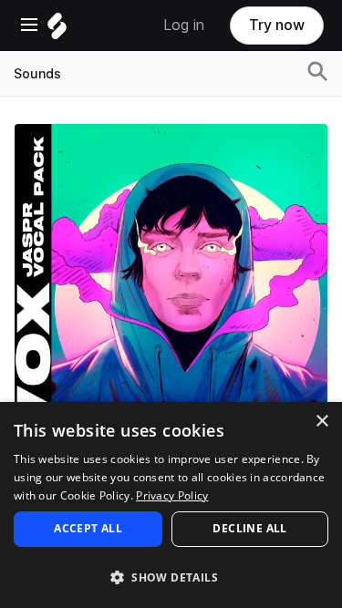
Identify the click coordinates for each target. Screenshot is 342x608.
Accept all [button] (88, 528)
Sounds (37, 74)
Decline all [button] (249, 528)
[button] (171, 576)
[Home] (57, 30)
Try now (277, 25)
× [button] (321, 421)
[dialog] (171, 505)
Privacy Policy (172, 495)
